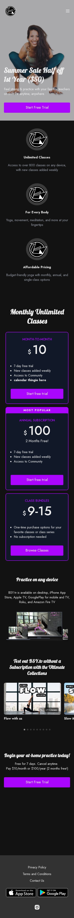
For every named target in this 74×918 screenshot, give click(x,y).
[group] (32, 699)
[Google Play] (53, 892)
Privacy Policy (37, 867)
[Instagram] (37, 907)
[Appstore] (21, 892)
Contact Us (37, 880)
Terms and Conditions (37, 874)
